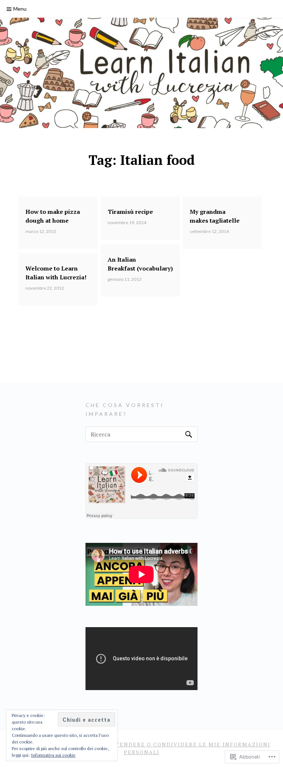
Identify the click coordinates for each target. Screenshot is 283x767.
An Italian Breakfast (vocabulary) (140, 263)
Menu (20, 9)
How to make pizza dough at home (52, 216)
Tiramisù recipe (130, 212)
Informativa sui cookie (53, 755)
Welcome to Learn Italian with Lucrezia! (56, 272)
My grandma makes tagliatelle (215, 216)
